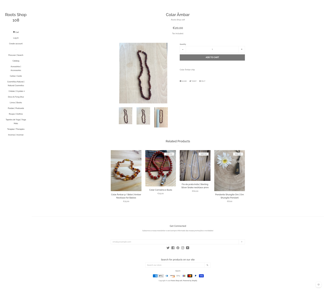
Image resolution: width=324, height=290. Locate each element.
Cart (17, 32)
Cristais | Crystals (16, 91)
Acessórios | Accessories (16, 68)
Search (177, 271)
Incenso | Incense (16, 135)
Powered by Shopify (190, 281)
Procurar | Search (15, 55)
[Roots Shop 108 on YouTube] (187, 248)
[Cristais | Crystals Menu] (24, 91)
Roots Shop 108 (16, 17)
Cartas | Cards (16, 76)
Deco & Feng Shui (16, 97)
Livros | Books (16, 102)
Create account (16, 43)
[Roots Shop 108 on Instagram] (182, 248)
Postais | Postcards (16, 108)
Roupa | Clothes (16, 114)
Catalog (16, 61)
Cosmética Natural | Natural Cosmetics (15, 84)
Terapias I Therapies (15, 129)
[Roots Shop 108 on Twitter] (168, 248)
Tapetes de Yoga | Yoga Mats (16, 122)
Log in (16, 38)
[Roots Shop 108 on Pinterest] (177, 248)
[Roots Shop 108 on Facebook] (173, 248)
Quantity (183, 44)
